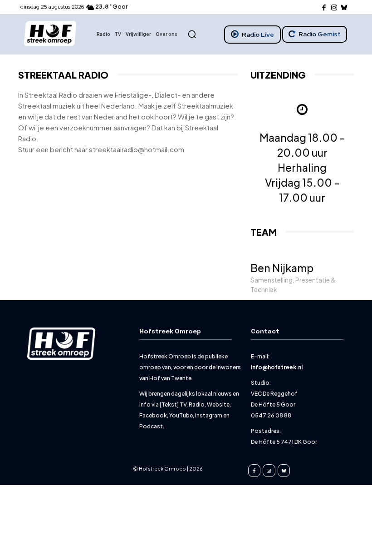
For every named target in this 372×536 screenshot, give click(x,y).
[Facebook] (324, 7)
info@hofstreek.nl (277, 367)
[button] (192, 34)
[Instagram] (334, 7)
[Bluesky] (344, 7)
